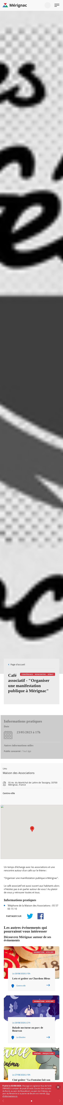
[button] (32, 829)
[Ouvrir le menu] (56, 5)
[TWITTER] (29, 916)
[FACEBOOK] (38, 916)
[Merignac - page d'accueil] (31, 5)
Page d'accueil (18, 664)
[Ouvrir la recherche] (47, 5)
